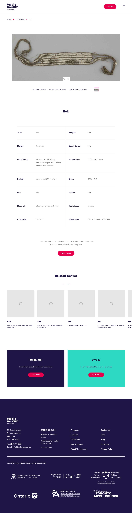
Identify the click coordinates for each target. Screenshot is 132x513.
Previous (63, 284)
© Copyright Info (39, 89)
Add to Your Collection (78, 89)
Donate (110, 6)
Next (68, 284)
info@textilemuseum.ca (22, 447)
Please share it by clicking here (70, 245)
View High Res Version (57, 89)
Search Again (66, 253)
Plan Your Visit (46, 447)
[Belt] (20, 303)
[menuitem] (81, 431)
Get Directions (13, 439)
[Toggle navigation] (124, 6)
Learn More (36, 375)
